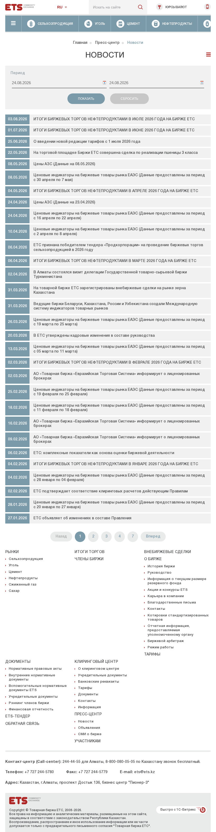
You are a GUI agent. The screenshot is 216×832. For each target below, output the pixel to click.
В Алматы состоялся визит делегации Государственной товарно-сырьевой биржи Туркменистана (110, 275)
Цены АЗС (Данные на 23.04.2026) (64, 202)
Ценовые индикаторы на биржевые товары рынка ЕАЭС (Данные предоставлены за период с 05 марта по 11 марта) (119, 349)
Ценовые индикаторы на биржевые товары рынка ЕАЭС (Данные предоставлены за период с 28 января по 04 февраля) (119, 478)
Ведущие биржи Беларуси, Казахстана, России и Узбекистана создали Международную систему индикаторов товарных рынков (115, 306)
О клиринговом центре (98, 668)
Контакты (156, 608)
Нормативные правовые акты (35, 668)
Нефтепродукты (23, 578)
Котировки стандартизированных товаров (178, 617)
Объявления (89, 727)
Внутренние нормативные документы (32, 677)
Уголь (14, 565)
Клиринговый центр (96, 662)
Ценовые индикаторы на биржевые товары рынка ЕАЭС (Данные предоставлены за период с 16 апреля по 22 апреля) (119, 216)
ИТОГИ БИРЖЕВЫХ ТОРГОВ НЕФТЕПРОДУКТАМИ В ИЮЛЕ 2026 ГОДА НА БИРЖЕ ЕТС (114, 119)
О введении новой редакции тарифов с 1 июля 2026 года (86, 142)
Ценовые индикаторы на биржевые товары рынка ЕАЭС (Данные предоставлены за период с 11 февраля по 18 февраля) (119, 408)
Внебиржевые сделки (167, 552)
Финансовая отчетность (31, 709)
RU (59, 7)
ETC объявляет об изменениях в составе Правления (82, 518)
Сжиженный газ (22, 584)
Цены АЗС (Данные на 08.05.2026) (64, 164)
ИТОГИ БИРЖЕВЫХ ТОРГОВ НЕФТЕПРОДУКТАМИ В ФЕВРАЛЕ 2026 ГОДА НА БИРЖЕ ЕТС (117, 362)
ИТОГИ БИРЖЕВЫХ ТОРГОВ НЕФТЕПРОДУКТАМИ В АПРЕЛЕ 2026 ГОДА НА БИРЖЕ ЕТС (115, 191)
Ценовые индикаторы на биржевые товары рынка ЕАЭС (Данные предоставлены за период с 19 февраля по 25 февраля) (119, 392)
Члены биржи (89, 559)
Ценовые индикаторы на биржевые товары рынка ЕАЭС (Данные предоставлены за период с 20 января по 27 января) (119, 505)
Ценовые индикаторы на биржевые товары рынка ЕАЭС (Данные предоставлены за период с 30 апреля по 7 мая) (119, 178)
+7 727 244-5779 (92, 772)
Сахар (14, 590)
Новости (86, 721)
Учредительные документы (33, 696)
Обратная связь (22, 724)
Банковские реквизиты (98, 681)
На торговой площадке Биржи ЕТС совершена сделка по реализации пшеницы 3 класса (115, 153)
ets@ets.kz (144, 772)
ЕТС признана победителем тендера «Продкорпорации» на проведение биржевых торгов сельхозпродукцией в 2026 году (118, 248)
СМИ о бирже (89, 734)
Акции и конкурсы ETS (168, 589)
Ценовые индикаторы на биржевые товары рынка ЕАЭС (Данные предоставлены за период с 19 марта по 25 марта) (119, 322)
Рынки (12, 552)
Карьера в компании (166, 596)
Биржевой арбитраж (166, 641)
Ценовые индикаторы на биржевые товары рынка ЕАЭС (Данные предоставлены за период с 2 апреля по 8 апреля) (119, 232)
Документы (18, 662)
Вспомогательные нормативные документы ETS (38, 688)
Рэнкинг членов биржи (29, 703)
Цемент (15, 571)
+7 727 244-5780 (39, 772)
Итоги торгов (90, 552)
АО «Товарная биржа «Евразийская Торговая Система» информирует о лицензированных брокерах (116, 376)
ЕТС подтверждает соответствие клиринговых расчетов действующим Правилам (110, 491)
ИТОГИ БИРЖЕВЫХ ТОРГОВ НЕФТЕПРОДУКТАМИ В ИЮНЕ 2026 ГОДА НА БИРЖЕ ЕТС (113, 130)
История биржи (161, 566)
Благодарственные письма (172, 602)
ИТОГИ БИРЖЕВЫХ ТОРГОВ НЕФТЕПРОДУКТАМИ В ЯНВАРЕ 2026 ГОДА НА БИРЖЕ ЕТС (115, 464)
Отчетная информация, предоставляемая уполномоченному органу (170, 630)
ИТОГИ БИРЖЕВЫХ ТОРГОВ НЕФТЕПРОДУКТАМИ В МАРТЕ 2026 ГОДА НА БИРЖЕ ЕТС (114, 261)
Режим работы (161, 647)
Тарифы (152, 654)
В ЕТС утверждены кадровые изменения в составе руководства (94, 335)
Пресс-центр (107, 43)
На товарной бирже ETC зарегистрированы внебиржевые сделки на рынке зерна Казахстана (109, 291)
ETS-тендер (17, 716)
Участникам (88, 741)
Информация (89, 707)
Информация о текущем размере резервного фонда (177, 581)
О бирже (153, 559)
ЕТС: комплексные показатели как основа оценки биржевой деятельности (103, 453)
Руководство (159, 572)
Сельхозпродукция (26, 559)
